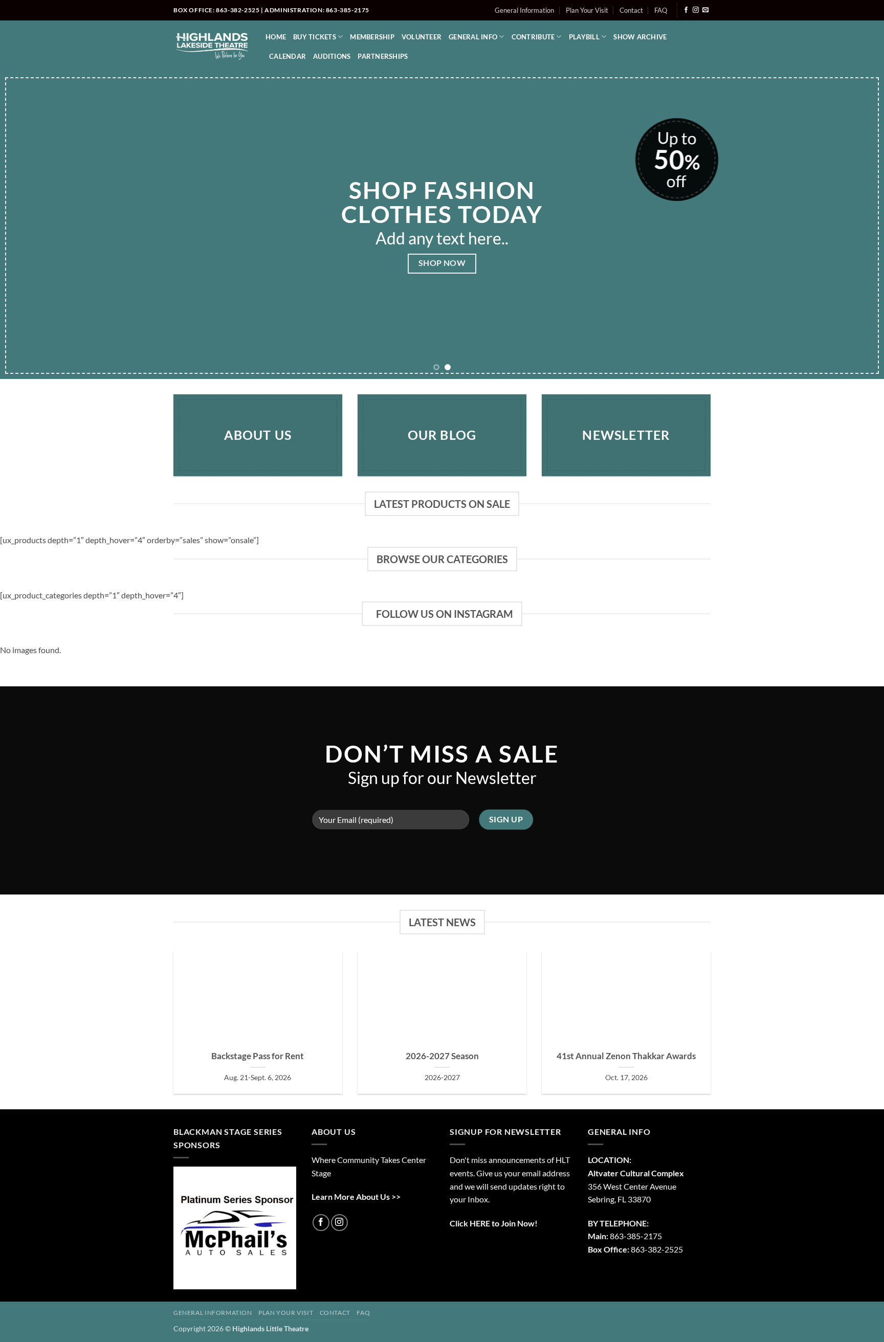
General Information (524, 10)
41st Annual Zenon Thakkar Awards (626, 1056)
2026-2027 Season (442, 1056)
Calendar (287, 56)
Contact (631, 10)
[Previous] (30, 225)
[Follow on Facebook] (686, 10)
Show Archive (640, 37)
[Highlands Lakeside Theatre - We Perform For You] (211, 46)
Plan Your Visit (587, 10)
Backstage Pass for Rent (257, 1056)
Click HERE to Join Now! (494, 1223)
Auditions (331, 56)
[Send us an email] (705, 10)
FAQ (660, 10)
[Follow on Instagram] (696, 10)
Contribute (533, 37)
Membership (372, 37)
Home (276, 37)
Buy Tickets (314, 37)
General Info (473, 37)
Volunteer (421, 37)
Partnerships (383, 56)
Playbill (584, 37)
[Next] (853, 225)
